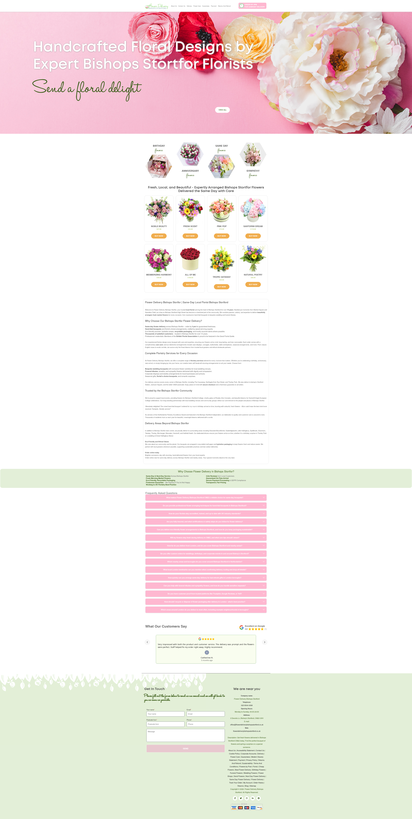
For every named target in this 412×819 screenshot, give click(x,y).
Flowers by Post (245, 766)
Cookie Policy (234, 753)
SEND (185, 748)
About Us (174, 6)
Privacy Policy (251, 760)
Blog (246, 786)
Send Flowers (239, 776)
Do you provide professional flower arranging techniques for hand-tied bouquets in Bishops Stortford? (205, 505)
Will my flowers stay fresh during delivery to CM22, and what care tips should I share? (204, 537)
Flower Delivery (257, 779)
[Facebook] (235, 798)
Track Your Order (235, 782)
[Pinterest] (258, 798)
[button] (147, 642)
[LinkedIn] (253, 798)
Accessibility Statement (245, 750)
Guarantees (205, 6)
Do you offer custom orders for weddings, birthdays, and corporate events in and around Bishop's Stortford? (204, 553)
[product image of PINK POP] (221, 210)
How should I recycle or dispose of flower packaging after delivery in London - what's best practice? (204, 601)
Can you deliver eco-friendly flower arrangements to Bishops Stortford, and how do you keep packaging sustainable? (204, 529)
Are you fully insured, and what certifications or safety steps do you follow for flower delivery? (205, 521)
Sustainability (247, 763)
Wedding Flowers (250, 773)
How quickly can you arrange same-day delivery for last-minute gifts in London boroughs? (204, 577)
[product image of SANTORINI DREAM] (253, 210)
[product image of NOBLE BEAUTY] (158, 210)
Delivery (189, 6)
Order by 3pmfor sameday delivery (255, 5)
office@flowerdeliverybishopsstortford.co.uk (246, 724)
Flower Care (197, 6)
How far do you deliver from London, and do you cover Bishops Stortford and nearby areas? (204, 545)
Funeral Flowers (236, 773)
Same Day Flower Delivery (239, 779)
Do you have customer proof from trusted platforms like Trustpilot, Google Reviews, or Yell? (205, 593)
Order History (259, 782)
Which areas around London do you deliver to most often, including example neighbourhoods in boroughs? (205, 609)
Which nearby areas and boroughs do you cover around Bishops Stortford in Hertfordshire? (204, 561)
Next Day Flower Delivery (255, 776)
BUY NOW (159, 236)
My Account (247, 782)
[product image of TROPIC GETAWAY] (221, 259)
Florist (255, 766)
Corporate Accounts (248, 753)
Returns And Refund (224, 6)
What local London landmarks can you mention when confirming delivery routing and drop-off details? (204, 569)
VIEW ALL (222, 110)
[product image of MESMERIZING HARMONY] (158, 258)
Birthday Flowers (258, 770)
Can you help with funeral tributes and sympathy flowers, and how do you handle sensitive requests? (205, 585)
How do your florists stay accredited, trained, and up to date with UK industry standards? (205, 513)
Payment (214, 6)
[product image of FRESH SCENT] (190, 210)
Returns (241, 786)
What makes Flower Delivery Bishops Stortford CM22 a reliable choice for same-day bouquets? (204, 497)
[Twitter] (241, 798)
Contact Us (181, 6)
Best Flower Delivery (243, 770)
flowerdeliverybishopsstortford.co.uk (246, 731)
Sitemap (253, 786)
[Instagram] (247, 798)
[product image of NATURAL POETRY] (253, 258)
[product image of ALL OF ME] (190, 258)
